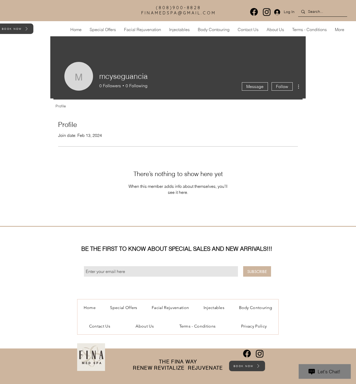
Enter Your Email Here (101, 262)
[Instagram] (267, 12)
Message (254, 86)
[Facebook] (254, 12)
